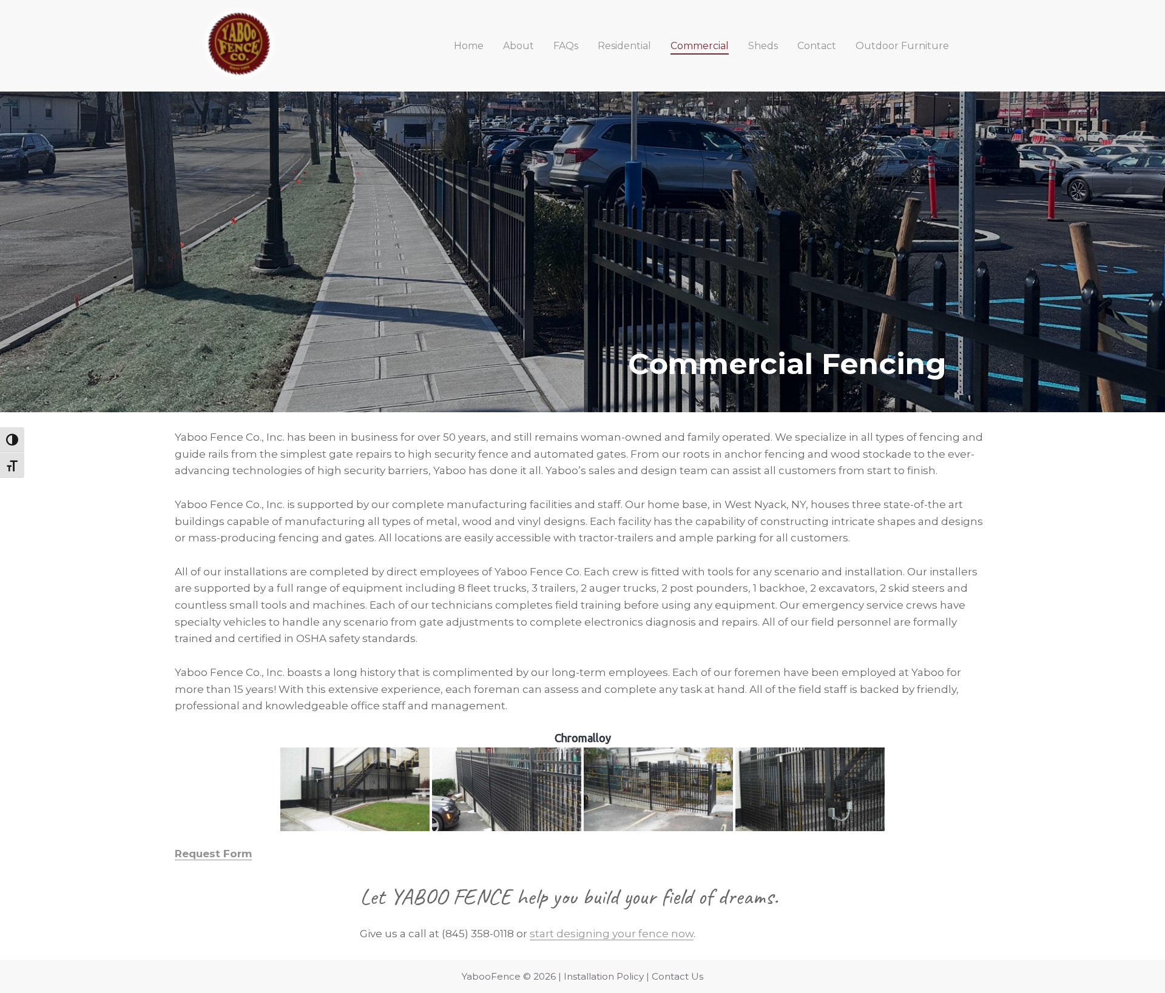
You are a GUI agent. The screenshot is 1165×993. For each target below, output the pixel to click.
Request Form (213, 854)
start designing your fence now (612, 934)
